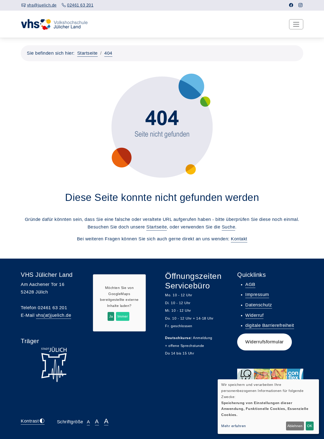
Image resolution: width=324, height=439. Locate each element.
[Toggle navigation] (296, 24)
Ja (111, 316)
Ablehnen (294, 426)
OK (309, 426)
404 (108, 53)
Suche (228, 226)
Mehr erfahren (233, 426)
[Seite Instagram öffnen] (300, 5)
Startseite (87, 53)
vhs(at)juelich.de (53, 315)
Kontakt (239, 238)
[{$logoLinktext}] (59, 24)
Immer (122, 316)
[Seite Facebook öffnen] (291, 5)
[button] (264, 341)
